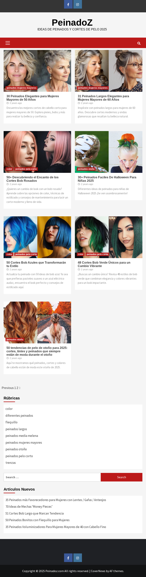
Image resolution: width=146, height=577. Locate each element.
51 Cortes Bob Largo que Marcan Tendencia (35, 513)
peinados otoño (86, 169)
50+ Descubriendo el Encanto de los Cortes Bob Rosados (32, 179)
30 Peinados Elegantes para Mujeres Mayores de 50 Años (32, 98)
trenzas (11, 463)
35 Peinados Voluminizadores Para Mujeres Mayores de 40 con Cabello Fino (56, 527)
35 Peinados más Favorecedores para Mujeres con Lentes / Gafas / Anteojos (56, 500)
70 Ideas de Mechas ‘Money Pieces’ (29, 506)
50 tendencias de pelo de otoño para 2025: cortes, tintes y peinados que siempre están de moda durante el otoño (36, 351)
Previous (8, 388)
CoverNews (98, 571)
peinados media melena (22, 436)
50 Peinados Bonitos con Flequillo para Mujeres (38, 520)
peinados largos (16, 429)
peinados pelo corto (26, 169)
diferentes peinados (19, 415)
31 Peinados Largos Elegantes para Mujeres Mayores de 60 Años (103, 98)
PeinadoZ (72, 22)
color (9, 169)
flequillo (11, 422)
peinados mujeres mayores (21, 88)
